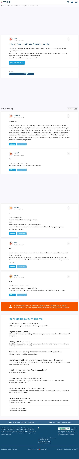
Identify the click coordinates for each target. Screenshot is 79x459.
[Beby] (11, 39)
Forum (2, 5)
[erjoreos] (11, 116)
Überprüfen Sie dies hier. (44, 443)
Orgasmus (17, 5)
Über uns (52, 422)
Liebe (10, 73)
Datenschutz (67, 449)
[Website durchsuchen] (68, 2)
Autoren (58, 422)
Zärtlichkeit (30, 73)
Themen (8, 5)
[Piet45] (11, 276)
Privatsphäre (75, 449)
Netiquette (30, 422)
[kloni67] (11, 154)
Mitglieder (24, 422)
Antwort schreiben (16, 63)
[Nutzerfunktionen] (72, 2)
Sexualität (23, 73)
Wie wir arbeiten (66, 422)
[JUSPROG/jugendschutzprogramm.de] (64, 428)
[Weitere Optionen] (68, 39)
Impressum (60, 449)
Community (16, 422)
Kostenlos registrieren (62, 307)
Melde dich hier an (55, 305)
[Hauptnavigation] (76, 2)
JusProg (72, 434)
